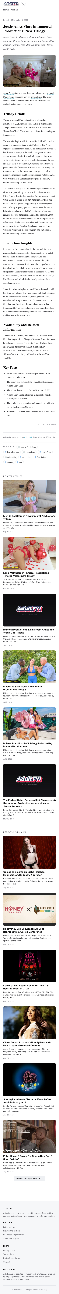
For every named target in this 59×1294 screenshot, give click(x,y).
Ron (25, 156)
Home (6, 10)
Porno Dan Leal (13, 452)
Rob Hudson (40, 100)
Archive (14, 10)
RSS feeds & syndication (13, 1235)
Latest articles (9, 1227)
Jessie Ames (8, 92)
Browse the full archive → (29, 1179)
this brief (28, 437)
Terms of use (9, 1254)
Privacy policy (9, 1250)
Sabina (39, 271)
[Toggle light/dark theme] (23, 4)
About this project (11, 1238)
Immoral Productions (28, 447)
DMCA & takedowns (11, 1258)
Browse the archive (11, 1231)
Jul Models (49, 271)
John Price (29, 100)
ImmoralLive (36, 96)
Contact (6, 1262)
